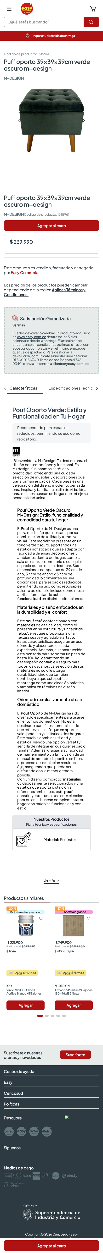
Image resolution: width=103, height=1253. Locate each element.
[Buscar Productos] (91, 22)
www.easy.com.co (31, 337)
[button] (51, 36)
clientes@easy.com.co (70, 363)
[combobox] (51, 22)
